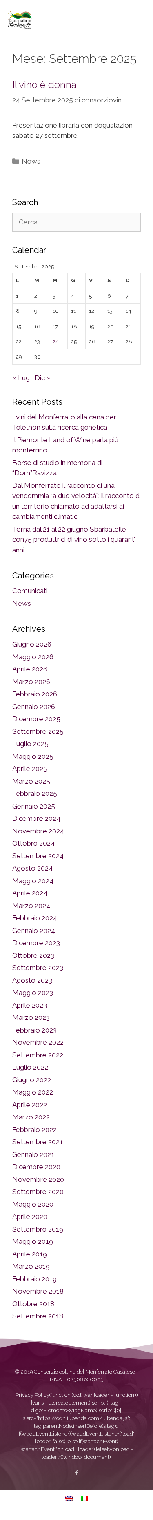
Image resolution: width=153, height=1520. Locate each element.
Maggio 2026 (32, 657)
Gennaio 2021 (33, 1154)
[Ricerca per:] (76, 222)
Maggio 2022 (32, 1092)
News (31, 161)
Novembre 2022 (38, 1042)
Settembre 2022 (37, 1055)
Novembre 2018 (38, 1291)
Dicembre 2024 (36, 818)
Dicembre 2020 (36, 1167)
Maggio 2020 (32, 1204)
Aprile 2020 (29, 1216)
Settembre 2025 (38, 731)
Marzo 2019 (31, 1266)
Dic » (43, 378)
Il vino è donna (44, 84)
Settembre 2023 (37, 968)
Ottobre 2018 (33, 1304)
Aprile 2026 (29, 669)
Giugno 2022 (31, 1080)
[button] (138, 19)
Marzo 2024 (31, 906)
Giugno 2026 (31, 644)
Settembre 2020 (38, 1192)
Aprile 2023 (29, 1005)
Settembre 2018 (37, 1316)
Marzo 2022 (31, 1117)
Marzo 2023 (31, 1017)
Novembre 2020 (38, 1179)
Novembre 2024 (38, 831)
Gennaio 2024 (33, 930)
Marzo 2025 (31, 781)
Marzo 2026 (31, 682)
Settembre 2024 (38, 856)
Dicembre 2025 (36, 719)
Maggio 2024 (32, 881)
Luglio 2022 (30, 1067)
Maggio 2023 (32, 992)
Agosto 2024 (32, 868)
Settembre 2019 (37, 1229)
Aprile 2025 (29, 768)
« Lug (21, 378)
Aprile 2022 (29, 1105)
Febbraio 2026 (34, 694)
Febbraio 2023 (34, 1030)
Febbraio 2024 (34, 918)
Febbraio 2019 (34, 1279)
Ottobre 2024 (33, 843)
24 (56, 341)
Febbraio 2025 (34, 793)
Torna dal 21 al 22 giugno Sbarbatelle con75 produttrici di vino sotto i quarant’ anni (73, 539)
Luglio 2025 (30, 744)
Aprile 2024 (29, 893)
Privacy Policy (32, 1395)
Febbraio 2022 (34, 1130)
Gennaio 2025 (33, 806)
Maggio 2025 (32, 756)
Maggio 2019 (32, 1241)
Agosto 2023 (32, 980)
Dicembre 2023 (36, 943)
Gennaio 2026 (33, 706)
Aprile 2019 (29, 1254)
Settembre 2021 (37, 1142)
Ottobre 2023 (33, 955)
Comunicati (29, 591)
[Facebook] (76, 1473)
